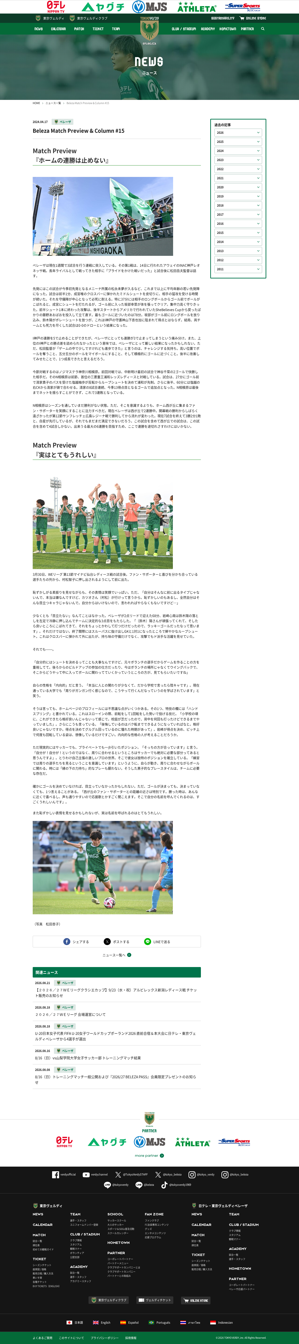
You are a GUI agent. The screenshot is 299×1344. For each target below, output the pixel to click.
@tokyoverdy (120, 1185)
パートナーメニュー (117, 1263)
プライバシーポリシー (105, 1338)
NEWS (39, 29)
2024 (220, 151)
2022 (220, 169)
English (105, 1322)
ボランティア (77, 1253)
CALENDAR (58, 29)
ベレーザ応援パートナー (242, 1289)
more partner (146, 1155)
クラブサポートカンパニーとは (123, 1267)
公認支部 (74, 1257)
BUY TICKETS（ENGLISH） (47, 1286)
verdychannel (99, 1174)
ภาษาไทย (194, 1322)
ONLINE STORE (256, 18)
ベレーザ (65, 122)
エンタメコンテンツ (155, 1233)
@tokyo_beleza (172, 1174)
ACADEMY (208, 29)
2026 (220, 132)
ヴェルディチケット (158, 1300)
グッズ (148, 1229)
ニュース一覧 (53, 103)
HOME (36, 103)
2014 (220, 242)
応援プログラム (153, 1237)
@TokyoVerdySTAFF (135, 1174)
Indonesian (225, 1322)
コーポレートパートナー (120, 1259)
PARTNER (247, 29)
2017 (220, 214)
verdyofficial (68, 1174)
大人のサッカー (115, 1224)
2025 (220, 142)
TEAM (116, 29)
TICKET (98, 29)
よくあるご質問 (42, 1338)
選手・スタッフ (78, 1220)
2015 (220, 233)
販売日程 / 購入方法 (43, 1273)
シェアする (81, 941)
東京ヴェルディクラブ (92, 18)
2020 (220, 187)
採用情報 (130, 1338)
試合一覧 (37, 1241)
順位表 (36, 1245)
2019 (220, 196)
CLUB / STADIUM (184, 29)
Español (133, 1322)
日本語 (79, 1322)
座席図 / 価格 (39, 1269)
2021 (220, 178)
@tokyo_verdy (205, 1174)
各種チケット (40, 1282)
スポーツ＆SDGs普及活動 (120, 1229)
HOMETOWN (228, 29)
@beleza (149, 1185)
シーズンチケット (42, 1265)
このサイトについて (71, 1338)
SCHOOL (115, 1214)
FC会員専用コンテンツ (157, 1224)
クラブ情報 (76, 1240)
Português (163, 1322)
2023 (220, 160)
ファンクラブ (152, 1220)
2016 (220, 224)
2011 (220, 269)
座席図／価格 (199, 1265)
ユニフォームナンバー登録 (84, 1224)
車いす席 (37, 1277)
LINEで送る (161, 941)
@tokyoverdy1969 (180, 1185)
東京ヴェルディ (53, 18)
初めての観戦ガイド (43, 1249)
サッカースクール (116, 1220)
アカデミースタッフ (80, 1281)
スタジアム (76, 1244)
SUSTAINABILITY (223, 18)
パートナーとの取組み (119, 1275)
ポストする (121, 941)
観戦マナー (76, 1248)
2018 (220, 205)
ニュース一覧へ (114, 955)
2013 (220, 251)
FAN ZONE (154, 1214)
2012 (220, 260)
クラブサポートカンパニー (121, 1271)
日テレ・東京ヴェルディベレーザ (223, 1205)
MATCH (79, 29)
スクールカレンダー (117, 1233)
